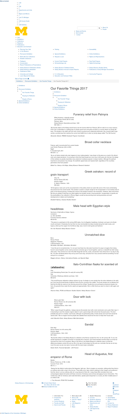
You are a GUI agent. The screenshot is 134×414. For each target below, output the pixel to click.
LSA (20, 6)
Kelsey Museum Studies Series (98, 67)
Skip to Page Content (21, 78)
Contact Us (111, 403)
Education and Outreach (24, 46)
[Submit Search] (99, 28)
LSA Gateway (23, 25)
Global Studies (94, 407)
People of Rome (27, 99)
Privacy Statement (113, 405)
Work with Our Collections (27, 57)
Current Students (59, 401)
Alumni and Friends (59, 405)
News (73, 401)
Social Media (111, 397)
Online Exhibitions (94, 54)
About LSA (75, 397)
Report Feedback (113, 407)
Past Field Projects (94, 61)
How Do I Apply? (77, 399)
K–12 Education (59, 74)
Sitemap (89, 387)
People (105, 29)
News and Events (81, 31)
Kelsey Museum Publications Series (30, 67)
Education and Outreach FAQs (63, 76)
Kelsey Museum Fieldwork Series (64, 67)
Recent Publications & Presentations (30, 65)
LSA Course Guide (24, 21)
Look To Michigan (24, 17)
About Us (105, 27)
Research (20, 43)
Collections (20, 41)
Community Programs (95, 74)
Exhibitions (20, 39)
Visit (18, 37)
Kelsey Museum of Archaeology (24, 383)
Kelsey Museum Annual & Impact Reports (67, 69)
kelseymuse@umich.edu (50, 387)
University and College (26, 74)
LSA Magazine (76, 403)
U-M (20, 3)
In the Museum (24, 51)
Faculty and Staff (59, 403)
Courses (92, 397)
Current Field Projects (61, 61)
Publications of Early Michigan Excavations (101, 69)
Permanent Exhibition (26, 54)
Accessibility (92, 49)
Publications (20, 45)
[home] (28, 78)
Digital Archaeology (94, 63)
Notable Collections (25, 58)
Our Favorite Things (45, 81)
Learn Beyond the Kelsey (27, 76)
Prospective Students (57, 398)
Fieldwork (23, 61)
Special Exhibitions (60, 54)
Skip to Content (4, 1)
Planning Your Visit (25, 49)
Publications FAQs (25, 71)
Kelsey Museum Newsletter (28, 69)
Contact (78, 35)
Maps (73, 407)
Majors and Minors (24, 14)
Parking (57, 49)
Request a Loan (59, 57)
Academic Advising (95, 399)
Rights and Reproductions (96, 57)
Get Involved (79, 33)
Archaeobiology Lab (60, 63)
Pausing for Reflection (28, 96)
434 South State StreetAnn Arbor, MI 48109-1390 (51, 384)
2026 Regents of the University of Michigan (13, 413)
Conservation (24, 63)
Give (73, 405)
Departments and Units (25, 10)
